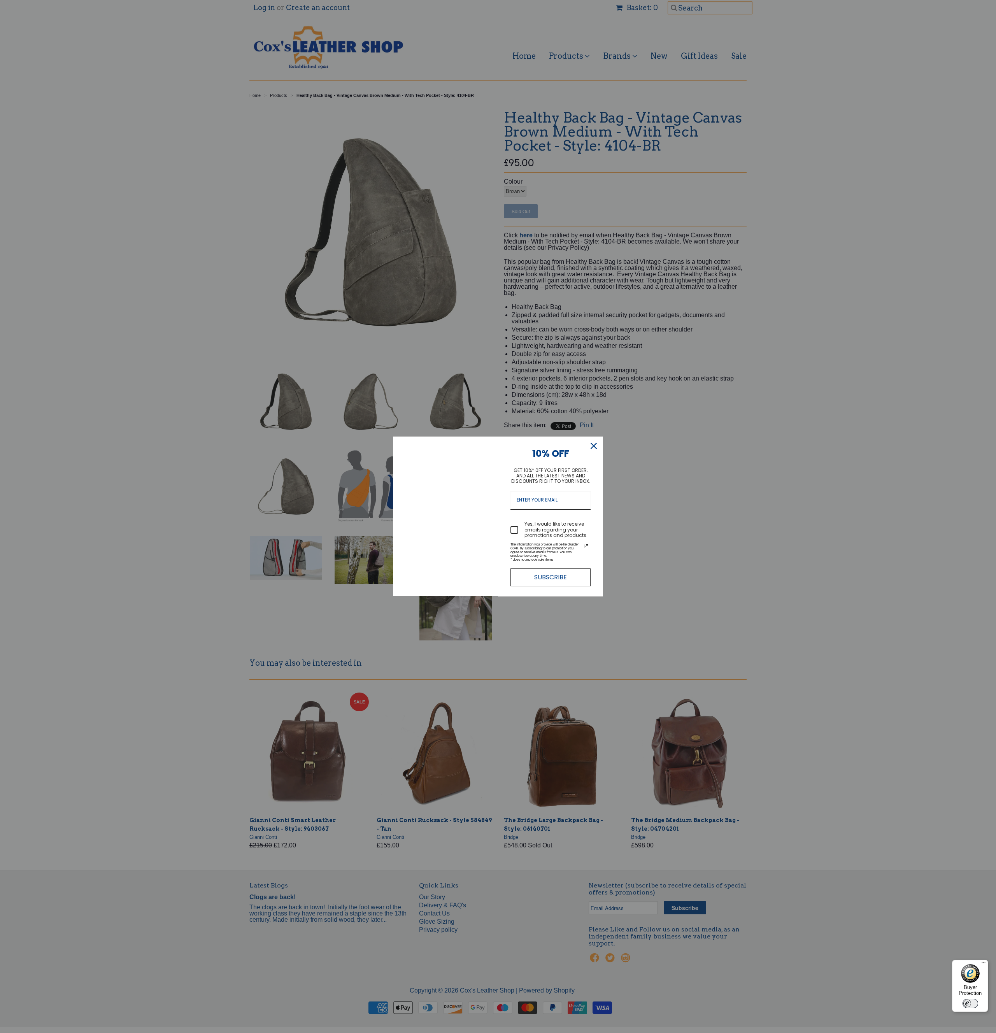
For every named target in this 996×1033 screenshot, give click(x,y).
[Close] (593, 446)
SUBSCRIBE (550, 577)
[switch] (970, 1003)
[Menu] (983, 964)
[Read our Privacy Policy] (586, 546)
